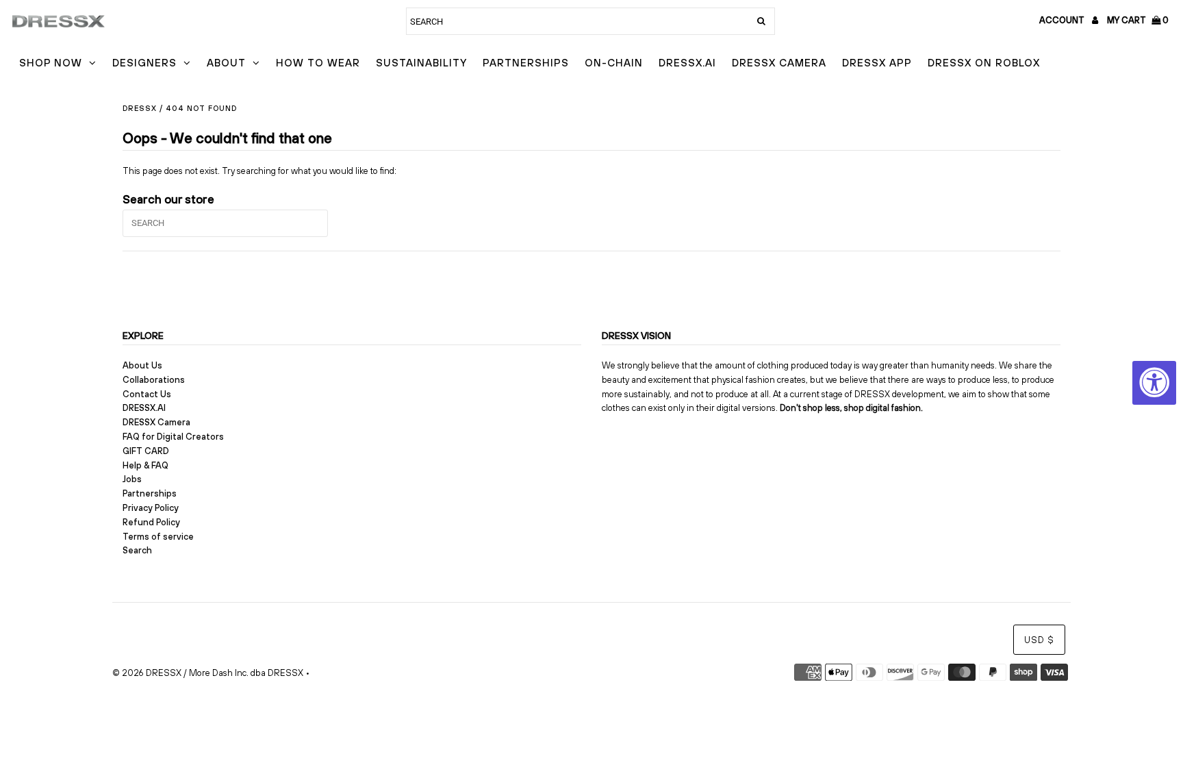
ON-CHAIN (614, 62)
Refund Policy (151, 522)
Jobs (132, 479)
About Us (142, 365)
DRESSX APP (877, 62)
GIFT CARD (146, 451)
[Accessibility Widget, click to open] (1154, 383)
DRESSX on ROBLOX (984, 62)
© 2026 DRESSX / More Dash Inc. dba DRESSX (207, 673)
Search (137, 550)
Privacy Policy (151, 508)
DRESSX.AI (687, 62)
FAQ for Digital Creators (173, 436)
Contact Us (147, 394)
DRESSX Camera (779, 62)
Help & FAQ (145, 465)
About (226, 62)
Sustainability (421, 62)
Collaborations (154, 380)
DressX (140, 108)
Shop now (50, 62)
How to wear (318, 62)
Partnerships (526, 62)
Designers (144, 62)
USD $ (1039, 640)
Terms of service (158, 536)
